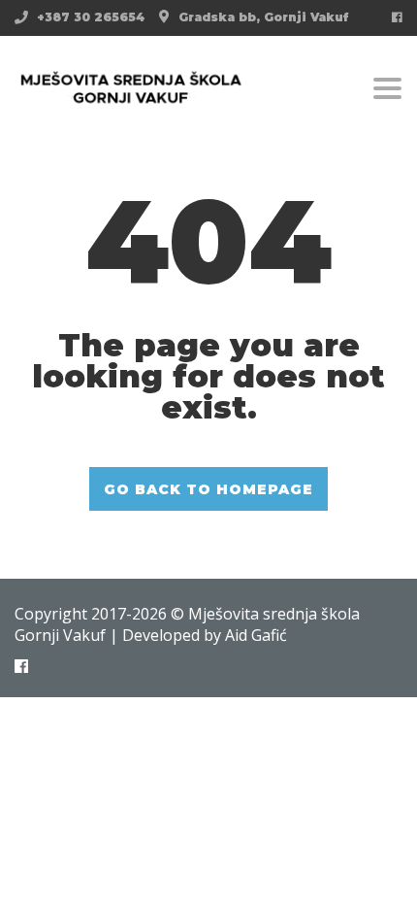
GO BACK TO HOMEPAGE (208, 489)
